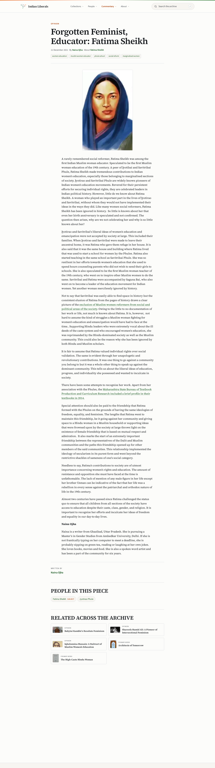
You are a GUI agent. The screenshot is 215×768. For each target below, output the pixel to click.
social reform (114, 56)
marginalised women (131, 56)
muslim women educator (81, 56)
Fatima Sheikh (97, 50)
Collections (76, 6)
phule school (99, 56)
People (91, 6)
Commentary (108, 6)
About (124, 6)
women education (59, 56)
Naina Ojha (77, 50)
